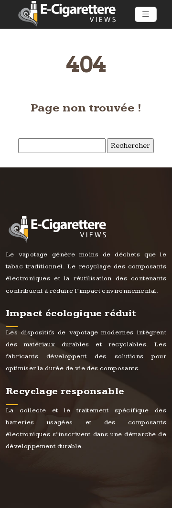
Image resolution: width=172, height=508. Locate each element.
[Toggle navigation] (146, 14)
